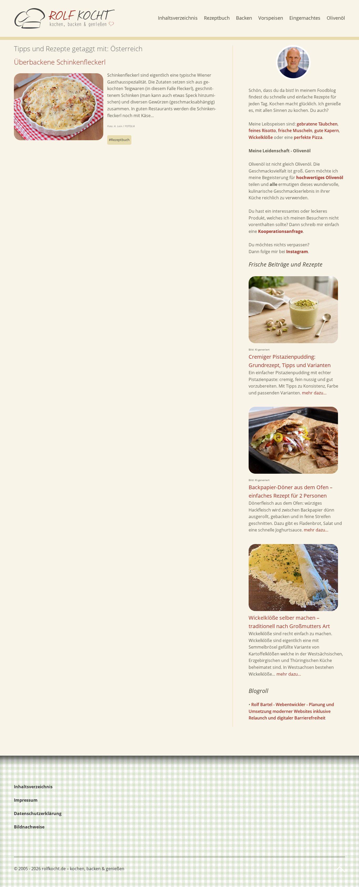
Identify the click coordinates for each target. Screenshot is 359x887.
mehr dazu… (314, 393)
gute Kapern (326, 130)
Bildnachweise (29, 827)
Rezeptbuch (217, 18)
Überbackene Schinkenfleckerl (60, 62)
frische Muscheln (295, 130)
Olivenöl (336, 18)
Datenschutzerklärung (37, 813)
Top (339, 869)
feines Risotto (262, 130)
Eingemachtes (304, 18)
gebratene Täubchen (317, 124)
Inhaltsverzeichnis (178, 18)
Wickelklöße (261, 137)
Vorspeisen (270, 18)
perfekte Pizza (308, 137)
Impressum (26, 800)
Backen (244, 18)
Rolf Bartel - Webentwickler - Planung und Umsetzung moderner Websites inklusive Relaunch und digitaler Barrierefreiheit (291, 711)
